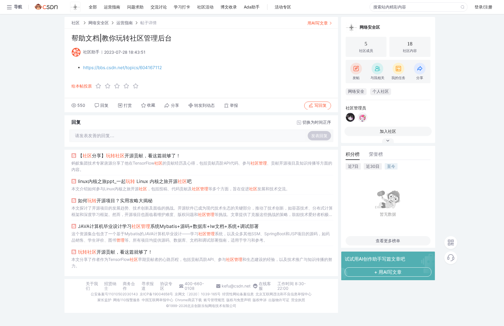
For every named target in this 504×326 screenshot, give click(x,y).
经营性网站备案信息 (238, 294)
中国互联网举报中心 (157, 300)
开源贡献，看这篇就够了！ (115, 252)
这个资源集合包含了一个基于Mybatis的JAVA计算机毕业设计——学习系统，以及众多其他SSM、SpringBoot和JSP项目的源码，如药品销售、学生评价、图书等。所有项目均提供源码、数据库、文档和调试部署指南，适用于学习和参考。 (200, 237)
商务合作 (129, 286)
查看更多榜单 (388, 240)
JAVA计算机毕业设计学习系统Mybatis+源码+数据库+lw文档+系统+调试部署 (168, 226)
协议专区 (166, 286)
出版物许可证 (278, 300)
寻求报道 (147, 286)
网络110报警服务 (126, 300)
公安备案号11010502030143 (114, 294)
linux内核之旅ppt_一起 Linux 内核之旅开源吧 (135, 181)
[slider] (118, 86)
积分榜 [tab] (353, 154)
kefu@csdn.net (236, 286)
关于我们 (92, 286)
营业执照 (298, 300)
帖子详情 (148, 22)
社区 (76, 22)
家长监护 (104, 300)
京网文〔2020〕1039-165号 (197, 294)
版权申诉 (260, 300)
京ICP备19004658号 (156, 294)
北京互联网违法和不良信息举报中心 (284, 294)
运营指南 (124, 22)
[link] (76, 22)
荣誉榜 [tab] (376, 154)
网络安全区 (98, 22)
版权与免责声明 (238, 300)
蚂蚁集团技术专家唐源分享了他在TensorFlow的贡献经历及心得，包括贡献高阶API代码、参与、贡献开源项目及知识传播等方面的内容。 (201, 166)
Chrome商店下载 (188, 300)
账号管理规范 (214, 300)
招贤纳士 (110, 286)
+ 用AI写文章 (388, 272)
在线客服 (265, 286)
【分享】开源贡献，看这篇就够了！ (129, 155)
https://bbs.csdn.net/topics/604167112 (122, 67)
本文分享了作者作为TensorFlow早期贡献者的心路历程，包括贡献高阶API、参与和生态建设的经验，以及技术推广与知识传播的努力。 (201, 262)
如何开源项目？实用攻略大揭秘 (115, 200)
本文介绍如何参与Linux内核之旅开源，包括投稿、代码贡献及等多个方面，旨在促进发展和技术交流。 (180, 188)
